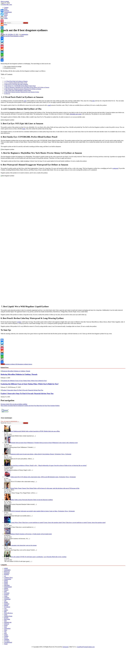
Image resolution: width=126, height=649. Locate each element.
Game (5, 596)
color (25, 100)
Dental (6, 582)
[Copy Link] (63, 57)
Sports (6, 15)
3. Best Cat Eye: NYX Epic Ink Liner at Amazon (16, 84)
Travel (6, 637)
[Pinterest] (63, 46)
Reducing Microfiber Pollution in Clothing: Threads (19, 374)
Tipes (5, 630)
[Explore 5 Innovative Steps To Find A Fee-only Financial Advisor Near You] (22, 390)
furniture (6, 594)
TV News (7, 641)
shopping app (7, 622)
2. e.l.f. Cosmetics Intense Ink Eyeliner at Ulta (15, 82)
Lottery (6, 610)
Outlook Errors (8, 616)
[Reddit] (63, 49)
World (5, 18)
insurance (6, 603)
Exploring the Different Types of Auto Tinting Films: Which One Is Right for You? (30, 384)
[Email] (63, 43)
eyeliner (19, 322)
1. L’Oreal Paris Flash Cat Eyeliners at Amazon (16, 81)
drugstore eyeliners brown (25, 364)
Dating (6, 580)
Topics (6, 634)
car (5, 576)
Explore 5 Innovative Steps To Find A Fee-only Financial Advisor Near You (27, 393)
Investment (7, 607)
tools (5, 633)
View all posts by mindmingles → (10, 421)
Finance (6, 590)
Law (5, 608)
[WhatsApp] (63, 54)
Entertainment (8, 12)
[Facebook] (63, 38)
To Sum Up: (7, 93)
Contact (6, 7)
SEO (5, 620)
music (5, 614)
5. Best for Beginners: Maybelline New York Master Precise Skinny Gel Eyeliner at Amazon (26, 87)
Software (6, 624)
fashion (6, 588)
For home (6, 593)
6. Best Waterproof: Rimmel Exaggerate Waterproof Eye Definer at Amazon (22, 89)
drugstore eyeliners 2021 (11, 364)
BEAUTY (7, 571)
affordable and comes (75, 114)
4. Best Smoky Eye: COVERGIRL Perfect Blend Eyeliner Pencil (20, 85)
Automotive (7, 570)
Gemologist (7, 599)
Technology (7, 628)
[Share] (63, 60)
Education (7, 585)
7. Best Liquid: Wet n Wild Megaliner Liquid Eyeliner (17, 90)
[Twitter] (63, 41)
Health (6, 13)
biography (7, 573)
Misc (5, 611)
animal (6, 568)
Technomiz (65, 647)
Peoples (6, 617)
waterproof (115, 168)
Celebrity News (8, 577)
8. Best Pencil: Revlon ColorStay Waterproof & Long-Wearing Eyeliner (21, 92)
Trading (6, 636)
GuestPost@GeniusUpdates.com (86, 647)
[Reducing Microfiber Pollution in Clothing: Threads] (15, 371)
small (49, 105)
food (5, 591)
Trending (6, 639)
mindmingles (24, 34)
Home (5, 9)
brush (23, 128)
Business (6, 10)
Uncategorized (8, 642)
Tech (5, 16)
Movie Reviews (8, 613)
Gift (5, 600)
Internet (6, 605)
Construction (7, 579)
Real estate (7, 619)
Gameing (6, 597)
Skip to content (5, 1)
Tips (5, 631)
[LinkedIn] (63, 52)
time (93, 100)
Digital (6, 583)
